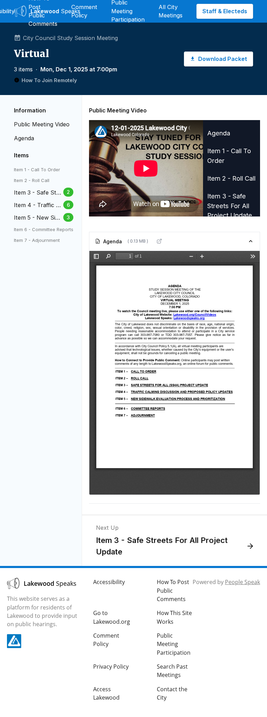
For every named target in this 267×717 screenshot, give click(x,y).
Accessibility (109, 582)
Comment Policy (84, 11)
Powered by (226, 582)
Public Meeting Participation (174, 644)
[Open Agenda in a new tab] (159, 241)
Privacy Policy (111, 666)
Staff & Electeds (224, 11)
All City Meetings (171, 11)
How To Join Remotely (49, 80)
